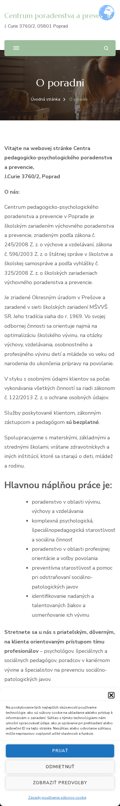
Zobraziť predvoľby (60, 783)
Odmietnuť (60, 767)
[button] (111, 695)
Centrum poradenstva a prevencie (58, 15)
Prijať (60, 751)
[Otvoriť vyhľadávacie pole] (106, 48)
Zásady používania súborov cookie (57, 797)
